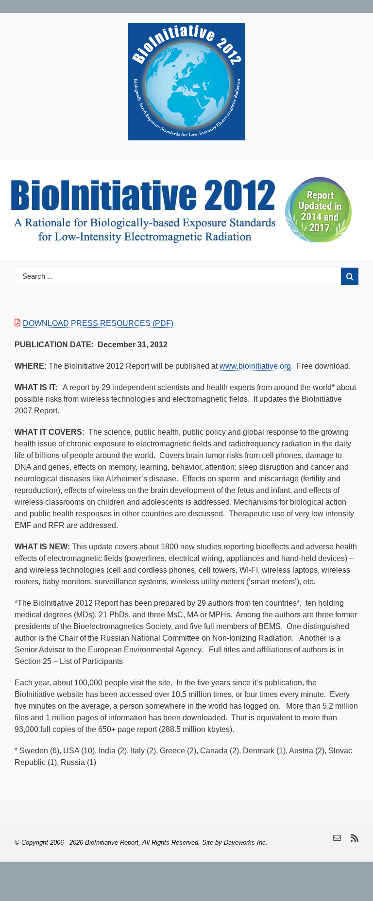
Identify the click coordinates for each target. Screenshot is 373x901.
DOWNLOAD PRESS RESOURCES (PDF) (98, 323)
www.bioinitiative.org (255, 366)
